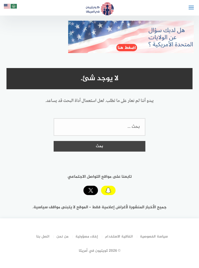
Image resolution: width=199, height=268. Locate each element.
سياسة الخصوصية (154, 237)
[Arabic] (14, 7)
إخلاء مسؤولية (86, 237)
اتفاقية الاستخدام (119, 237)
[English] (7, 7)
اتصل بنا (42, 237)
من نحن (62, 237)
